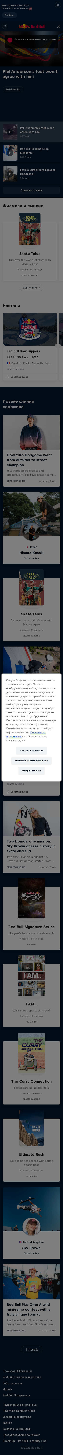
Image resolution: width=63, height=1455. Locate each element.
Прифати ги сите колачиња (31, 760)
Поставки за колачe (31, 750)
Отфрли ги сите (31, 770)
